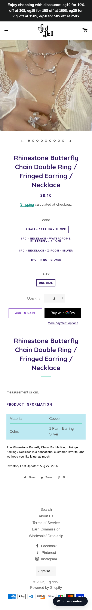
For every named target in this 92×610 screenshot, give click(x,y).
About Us (46, 516)
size (46, 273)
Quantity (33, 298)
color (46, 220)
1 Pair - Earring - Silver (46, 229)
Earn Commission (46, 529)
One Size (46, 283)
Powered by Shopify (46, 588)
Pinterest (48, 553)
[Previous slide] (22, 141)
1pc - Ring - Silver (46, 259)
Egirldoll (52, 582)
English (44, 571)
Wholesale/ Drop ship (46, 536)
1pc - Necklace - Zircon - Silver (46, 250)
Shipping (27, 204)
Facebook (48, 546)
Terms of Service (46, 523)
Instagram (48, 559)
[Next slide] (70, 141)
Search (46, 510)
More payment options (63, 323)
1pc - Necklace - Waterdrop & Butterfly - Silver (46, 240)
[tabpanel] (46, 85)
